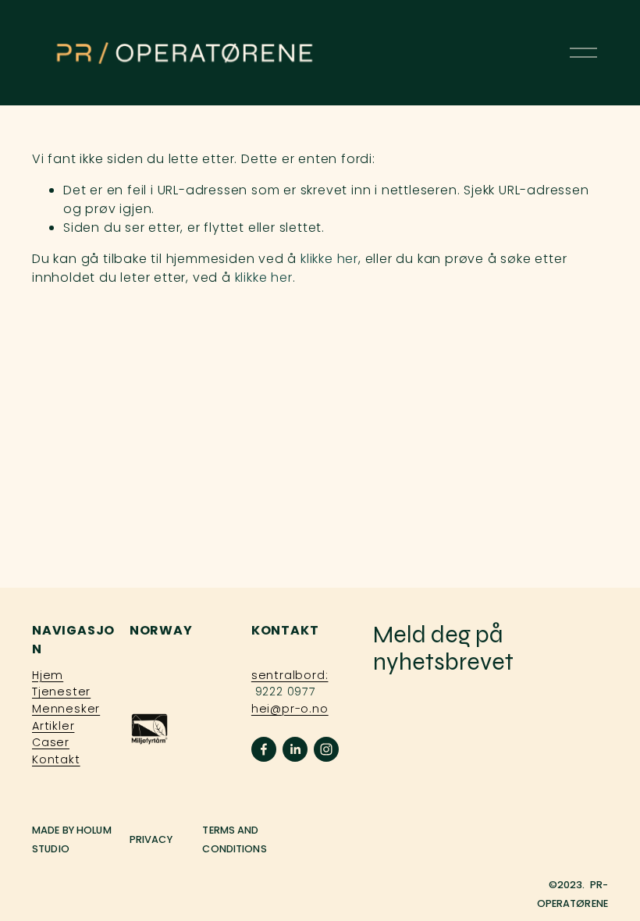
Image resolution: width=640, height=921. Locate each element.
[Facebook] (263, 749)
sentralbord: (290, 675)
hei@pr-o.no (290, 709)
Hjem (47, 675)
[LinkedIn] (295, 749)
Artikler (53, 726)
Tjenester (61, 691)
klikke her (329, 259)
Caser (50, 742)
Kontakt (56, 759)
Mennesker (66, 709)
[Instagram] (326, 749)
